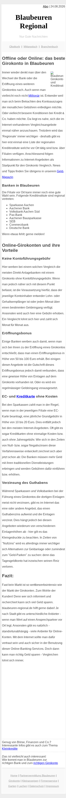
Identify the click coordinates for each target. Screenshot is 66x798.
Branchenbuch (49, 46)
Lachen (23, 786)
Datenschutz (36, 786)
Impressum (52, 786)
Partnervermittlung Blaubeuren (37, 775)
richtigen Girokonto (45, 763)
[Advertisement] (33, 702)
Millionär (34, 95)
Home (13, 775)
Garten (12, 786)
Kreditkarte (25, 396)
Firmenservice (49, 780)
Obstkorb (14, 46)
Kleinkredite (10, 748)
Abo (45, 6)
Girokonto (14, 780)
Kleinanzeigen (30, 780)
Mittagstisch (30, 46)
